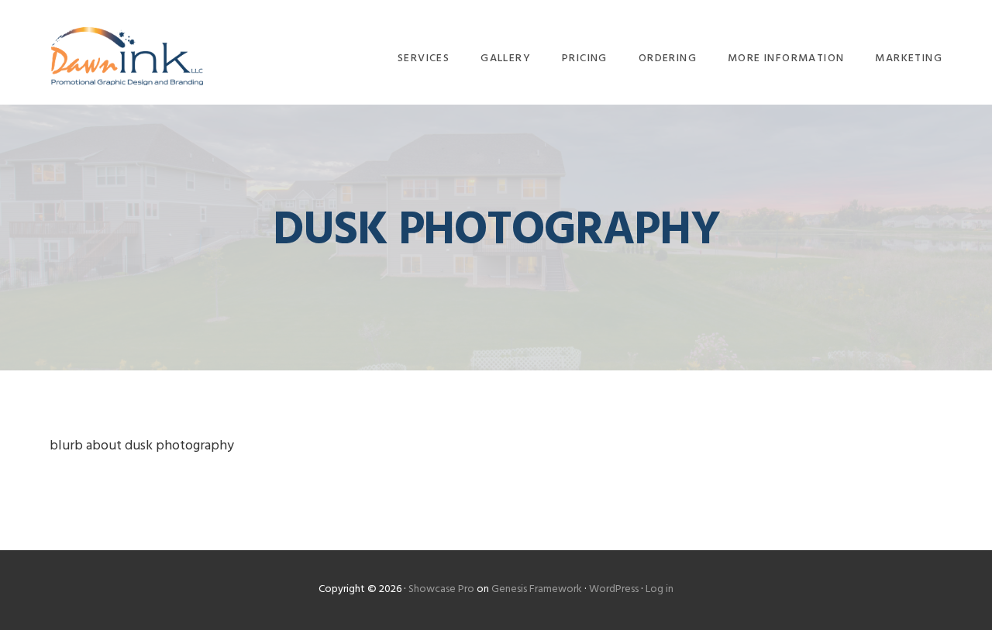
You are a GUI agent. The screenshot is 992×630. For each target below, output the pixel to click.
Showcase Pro (441, 589)
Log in (659, 589)
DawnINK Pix (127, 56)
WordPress (614, 589)
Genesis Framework (536, 589)
